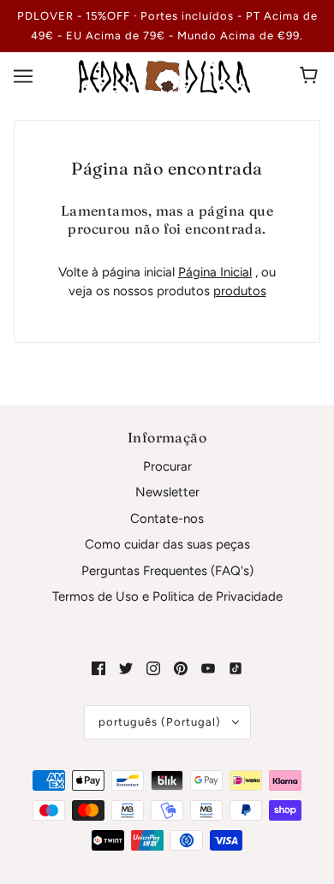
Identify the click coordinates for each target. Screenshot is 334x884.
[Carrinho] (311, 76)
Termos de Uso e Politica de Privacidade (167, 596)
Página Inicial (215, 272)
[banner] (164, 75)
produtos (239, 291)
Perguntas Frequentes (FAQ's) (167, 570)
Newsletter (167, 492)
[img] (98, 668)
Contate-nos (167, 518)
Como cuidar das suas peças (167, 544)
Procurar (167, 466)
